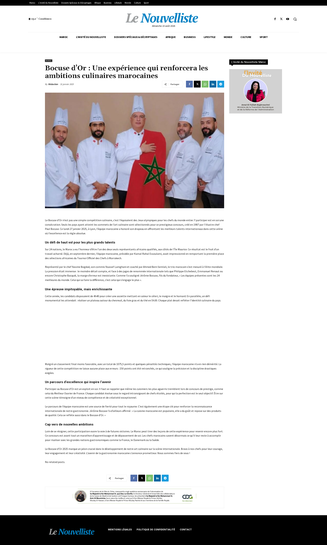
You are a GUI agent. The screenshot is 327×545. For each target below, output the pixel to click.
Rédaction (53, 84)
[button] (295, 19)
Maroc (49, 61)
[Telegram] (220, 84)
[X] (281, 19)
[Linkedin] (212, 84)
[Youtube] (287, 19)
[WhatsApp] (205, 84)
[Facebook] (275, 19)
